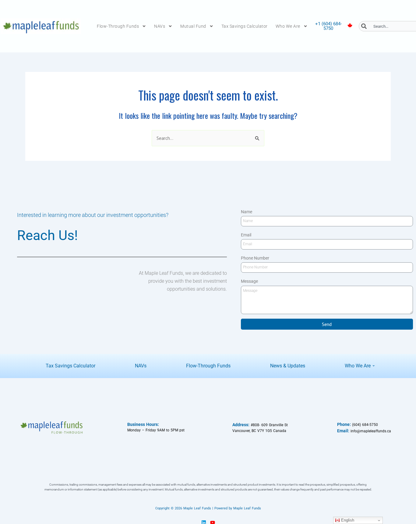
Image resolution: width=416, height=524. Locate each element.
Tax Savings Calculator (244, 26)
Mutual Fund (193, 26)
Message (249, 281)
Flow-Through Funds (118, 26)
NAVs (159, 26)
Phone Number (255, 258)
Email (246, 234)
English (347, 520)
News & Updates (287, 366)
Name (246, 211)
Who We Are (288, 26)
